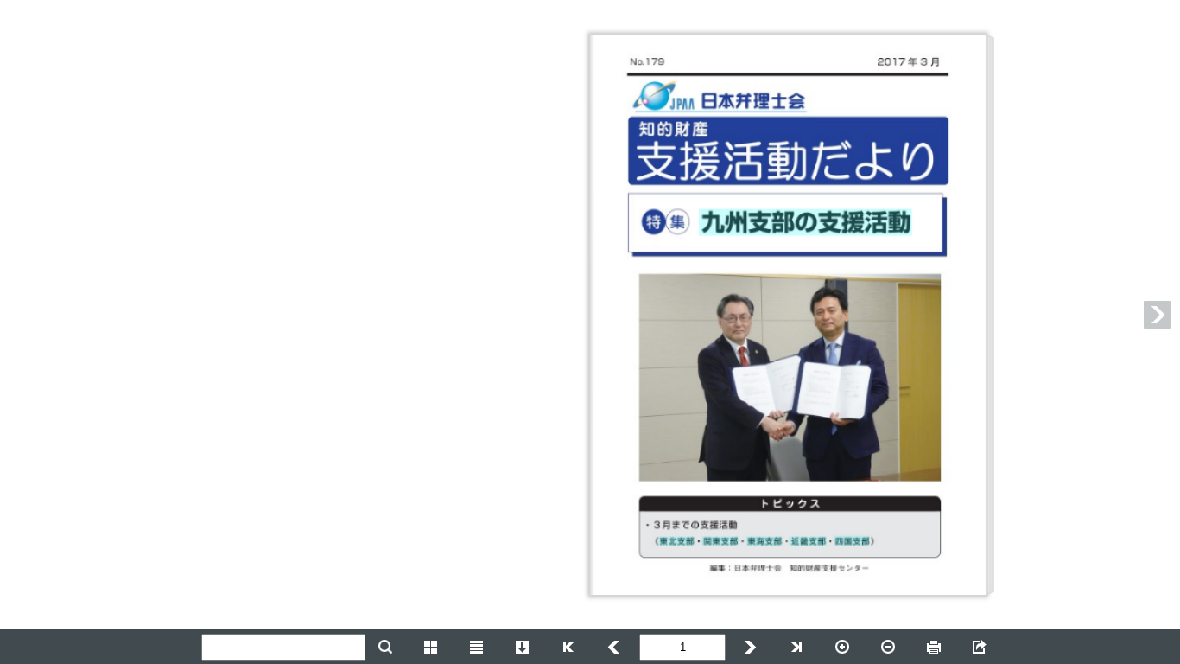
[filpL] (568, 647)
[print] (934, 647)
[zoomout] (888, 647)
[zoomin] (842, 647)
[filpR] (750, 647)
